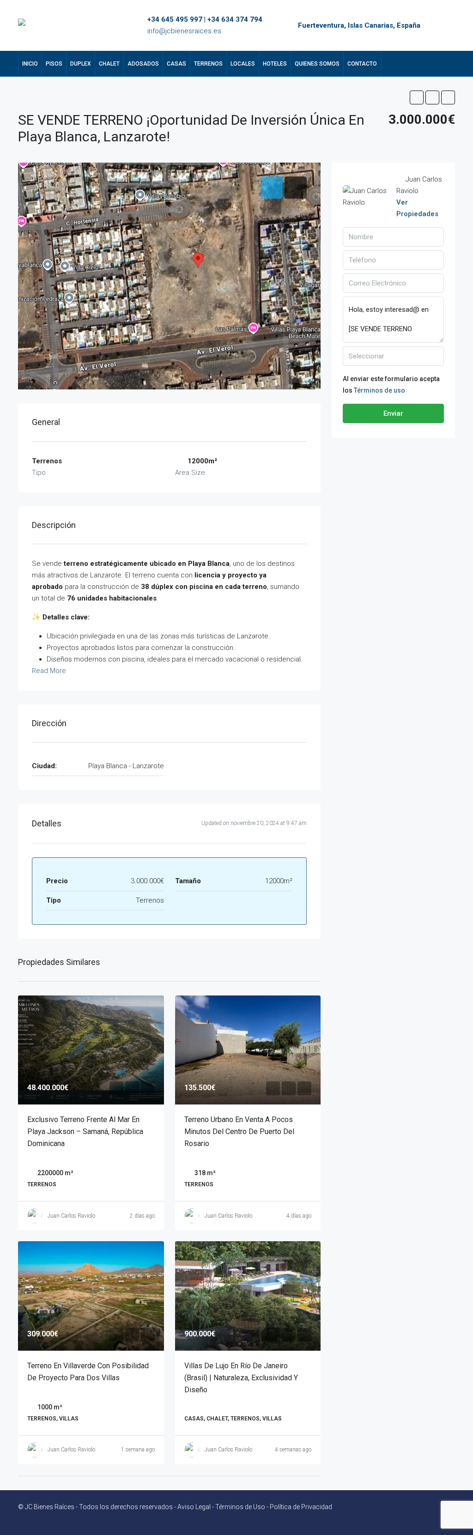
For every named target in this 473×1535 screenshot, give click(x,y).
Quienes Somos (317, 64)
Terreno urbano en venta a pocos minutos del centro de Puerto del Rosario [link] (239, 1131)
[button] (417, 97)
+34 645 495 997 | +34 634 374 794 (204, 19)
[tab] (272, 187)
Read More (49, 671)
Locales (242, 64)
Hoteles (275, 64)
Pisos (54, 64)
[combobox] (393, 356)
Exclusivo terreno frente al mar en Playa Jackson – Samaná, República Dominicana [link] (85, 1131)
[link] (91, 1050)
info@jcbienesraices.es (184, 31)
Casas (176, 64)
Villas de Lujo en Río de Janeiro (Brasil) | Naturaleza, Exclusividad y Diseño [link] (241, 1377)
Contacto (362, 64)
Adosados (143, 64)
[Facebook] (430, 1512)
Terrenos (208, 64)
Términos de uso (379, 390)
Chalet (109, 64)
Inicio (30, 64)
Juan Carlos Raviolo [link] (71, 1216)
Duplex (80, 64)
